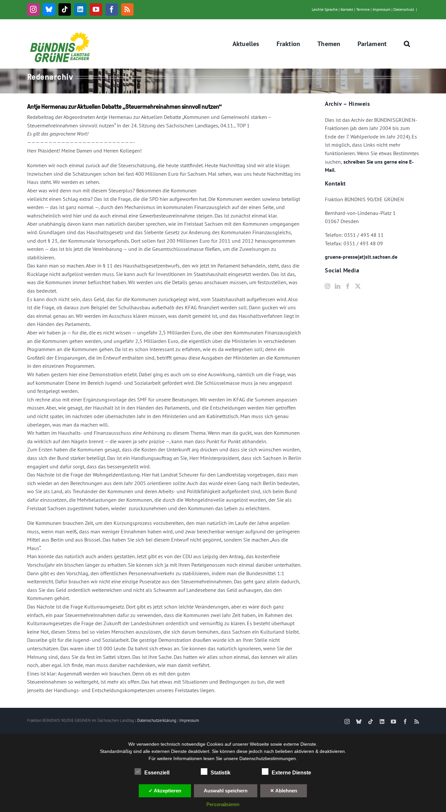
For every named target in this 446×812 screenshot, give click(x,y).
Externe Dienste (291, 772)
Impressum (381, 9)
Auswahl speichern (225, 790)
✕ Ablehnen (283, 790)
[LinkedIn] (337, 286)
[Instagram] (327, 286)
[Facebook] (347, 286)
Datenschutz (403, 9)
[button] (407, 43)
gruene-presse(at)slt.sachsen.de (361, 256)
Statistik (221, 772)
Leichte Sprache (325, 9)
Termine (363, 9)
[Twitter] (357, 286)
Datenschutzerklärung (156, 720)
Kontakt (347, 9)
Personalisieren (222, 804)
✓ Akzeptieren (165, 790)
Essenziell (156, 772)
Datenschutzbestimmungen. (268, 758)
